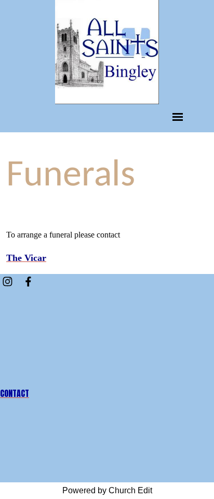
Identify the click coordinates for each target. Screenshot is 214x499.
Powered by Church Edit (107, 490)
